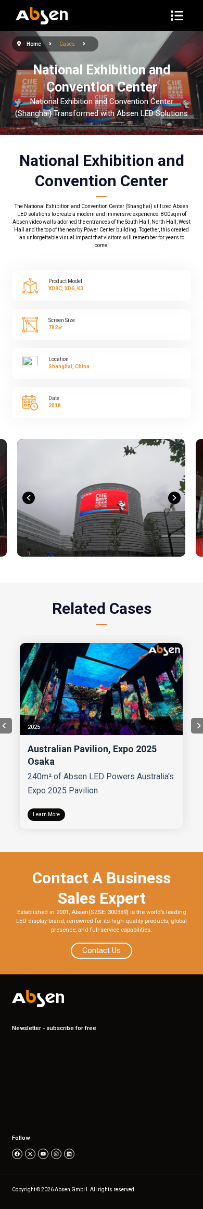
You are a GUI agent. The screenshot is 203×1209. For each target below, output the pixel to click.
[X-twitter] (30, 1154)
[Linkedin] (69, 1154)
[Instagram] (56, 1154)
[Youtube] (43, 1154)
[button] (28, 498)
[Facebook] (17, 1154)
